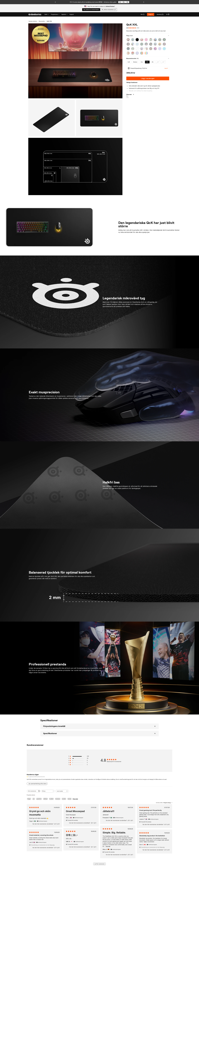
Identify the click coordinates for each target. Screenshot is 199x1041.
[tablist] (56, 14)
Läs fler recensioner (99, 864)
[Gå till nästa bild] (144, 2)
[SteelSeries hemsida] (35, 14)
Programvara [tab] (54, 14)
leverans (58, 799)
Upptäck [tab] (63, 14)
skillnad (45, 799)
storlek (64, 799)
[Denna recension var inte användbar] (57, 824)
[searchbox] (32, 791)
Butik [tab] (46, 14)
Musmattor (42, 21)
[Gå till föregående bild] (55, 2)
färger (29, 799)
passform (39, 799)
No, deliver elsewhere (108, 9)
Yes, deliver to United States (91, 9)
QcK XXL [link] (49, 21)
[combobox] (48, 791)
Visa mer (75, 799)
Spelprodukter (33, 21)
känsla (69, 799)
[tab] (142, 14)
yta (33, 799)
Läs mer (108, 846)
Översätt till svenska (72, 820)
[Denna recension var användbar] (55, 824)
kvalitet (51, 799)
